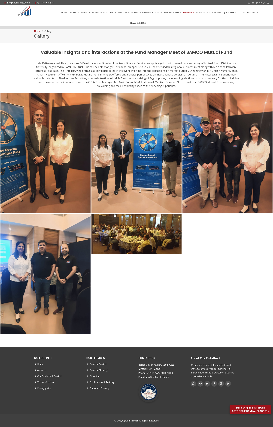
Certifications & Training (101, 382)
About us (41, 370)
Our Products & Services (49, 376)
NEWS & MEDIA (138, 22)
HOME (64, 12)
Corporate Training (99, 388)
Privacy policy (44, 388)
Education (94, 376)
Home (37, 31)
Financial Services (98, 364)
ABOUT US (74, 12)
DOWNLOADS (203, 12)
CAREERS (216, 12)
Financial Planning (98, 370)
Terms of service (46, 382)
